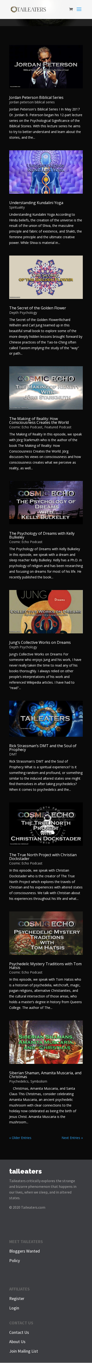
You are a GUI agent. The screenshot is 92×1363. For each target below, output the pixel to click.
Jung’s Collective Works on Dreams (40, 642)
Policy (14, 1260)
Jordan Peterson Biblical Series (36, 97)
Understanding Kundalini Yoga (36, 202)
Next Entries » (72, 1137)
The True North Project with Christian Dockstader (43, 856)
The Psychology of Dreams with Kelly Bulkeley (42, 535)
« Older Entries (20, 1137)
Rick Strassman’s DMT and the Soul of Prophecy (42, 747)
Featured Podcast (57, 427)
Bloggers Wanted (24, 1251)
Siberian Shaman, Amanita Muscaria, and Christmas (45, 1074)
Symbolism (38, 1081)
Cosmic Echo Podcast (25, 427)
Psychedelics (19, 1081)
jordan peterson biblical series (32, 102)
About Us (17, 1341)
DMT (13, 754)
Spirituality (17, 207)
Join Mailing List (23, 1351)
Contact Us (19, 1332)
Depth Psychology (23, 312)
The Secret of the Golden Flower (37, 308)
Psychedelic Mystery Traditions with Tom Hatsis (45, 965)
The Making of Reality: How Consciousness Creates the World (39, 420)
